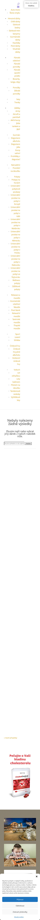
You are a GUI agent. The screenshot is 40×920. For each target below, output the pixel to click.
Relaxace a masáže (20, 717)
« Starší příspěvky (10, 738)
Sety (18, 99)
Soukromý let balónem (15, 668)
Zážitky (17, 108)
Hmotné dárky (14, 18)
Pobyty (17, 176)
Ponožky (16, 87)
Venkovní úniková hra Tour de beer (18, 518)
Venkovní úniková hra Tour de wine (18, 569)
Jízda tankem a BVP (16, 126)
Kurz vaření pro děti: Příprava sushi (20, 855)
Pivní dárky (15, 46)
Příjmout (20, 899)
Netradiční (15, 165)
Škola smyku (15, 13)
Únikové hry (15, 346)
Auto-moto (15, 10)
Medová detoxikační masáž (17, 714)
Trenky (17, 102)
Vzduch (17, 369)
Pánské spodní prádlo (17, 73)
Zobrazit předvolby (20, 912)
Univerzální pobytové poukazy (15, 189)
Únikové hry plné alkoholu (16, 352)
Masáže (17, 307)
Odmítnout (20, 906)
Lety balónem (11, 670)
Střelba (17, 340)
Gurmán (16, 135)
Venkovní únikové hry (16, 361)
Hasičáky (16, 43)
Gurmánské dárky (12, 481)
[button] (37, 876)
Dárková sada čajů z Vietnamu (18, 479)
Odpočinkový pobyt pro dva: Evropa (20, 829)
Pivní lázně (15, 310)
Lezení (17, 337)
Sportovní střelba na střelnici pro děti (18, 620)
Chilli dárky (15, 21)
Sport (17, 334)
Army (18, 111)
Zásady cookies (19, 917)
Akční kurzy (15, 120)
